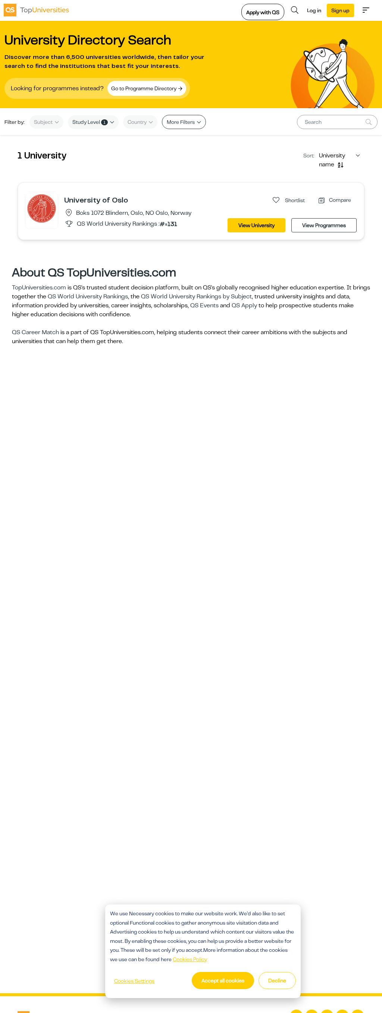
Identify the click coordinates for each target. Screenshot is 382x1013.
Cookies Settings (134, 981)
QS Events (204, 305)
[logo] (36, 10)
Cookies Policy (190, 959)
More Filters (181, 122)
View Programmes (324, 225)
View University (256, 225)
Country (138, 122)
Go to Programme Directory (144, 88)
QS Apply (244, 305)
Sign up (340, 10)
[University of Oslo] (41, 208)
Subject (44, 122)
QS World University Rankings (88, 296)
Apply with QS (262, 12)
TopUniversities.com (39, 287)
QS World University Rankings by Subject (196, 296)
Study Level (89, 122)
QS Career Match (35, 332)
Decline (277, 980)
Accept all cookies (222, 980)
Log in (314, 10)
